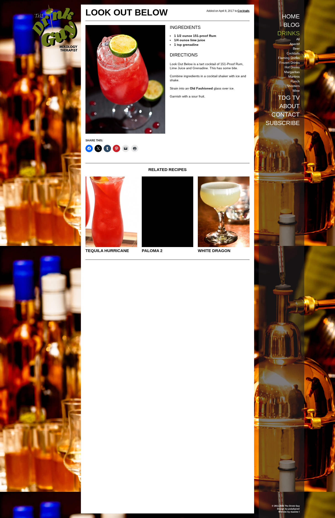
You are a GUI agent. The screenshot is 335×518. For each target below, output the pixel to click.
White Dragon (214, 250)
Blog (291, 24)
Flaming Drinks (289, 58)
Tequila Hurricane (107, 250)
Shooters (293, 86)
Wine (296, 90)
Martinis (294, 76)
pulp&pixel (294, 509)
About (289, 106)
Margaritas (292, 72)
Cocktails (293, 53)
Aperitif (295, 44)
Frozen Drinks (289, 62)
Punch (295, 81)
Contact (285, 114)
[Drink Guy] (55, 6)
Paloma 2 (152, 250)
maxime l (295, 512)
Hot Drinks (292, 67)
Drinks (288, 33)
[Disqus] (167, 325)
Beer (296, 48)
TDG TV (289, 97)
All (298, 39)
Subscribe (283, 123)
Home (291, 16)
